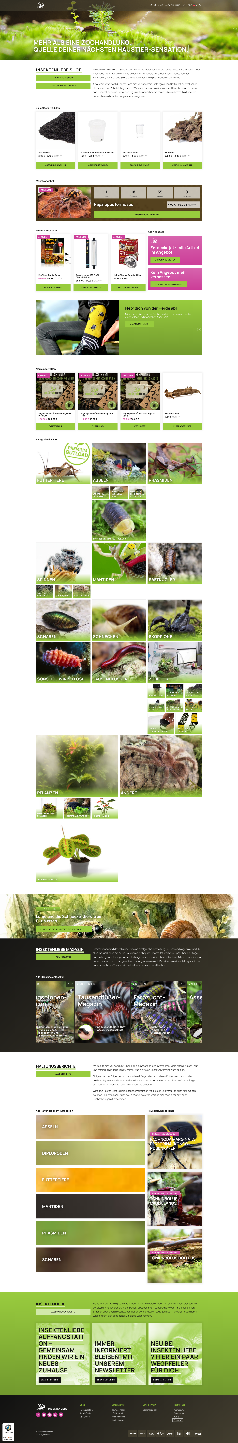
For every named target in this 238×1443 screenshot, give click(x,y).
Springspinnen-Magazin (117, 1001)
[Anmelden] (155, 5)
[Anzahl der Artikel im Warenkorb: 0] (199, 5)
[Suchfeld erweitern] (151, 5)
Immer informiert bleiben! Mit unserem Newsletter (115, 1357)
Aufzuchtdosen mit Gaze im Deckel (97, 152)
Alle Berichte (63, 1074)
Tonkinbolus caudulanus (164, 1200)
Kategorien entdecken (63, 85)
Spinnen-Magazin (64, 997)
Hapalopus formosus (113, 204)
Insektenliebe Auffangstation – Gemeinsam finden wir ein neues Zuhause (61, 1350)
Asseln (50, 1126)
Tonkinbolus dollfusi (173, 1258)
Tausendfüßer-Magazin (172, 1001)
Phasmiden (54, 1233)
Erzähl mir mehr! (51, 1380)
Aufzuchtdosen (130, 152)
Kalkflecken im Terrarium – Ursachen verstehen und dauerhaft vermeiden (73, 39)
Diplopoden (55, 1153)
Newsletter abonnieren (168, 284)
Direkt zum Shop (63, 77)
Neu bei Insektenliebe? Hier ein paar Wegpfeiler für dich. (174, 1357)
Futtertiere (55, 1179)
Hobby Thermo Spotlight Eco (127, 275)
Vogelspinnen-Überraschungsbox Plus (97, 414)
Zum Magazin (63, 957)
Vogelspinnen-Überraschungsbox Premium (54, 414)
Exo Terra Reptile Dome (49, 275)
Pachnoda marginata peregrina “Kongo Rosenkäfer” (172, 1143)
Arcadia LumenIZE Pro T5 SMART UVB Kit (87, 276)
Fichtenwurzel (172, 413)
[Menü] (12, 1424)
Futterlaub (170, 152)
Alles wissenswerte (63, 1311)
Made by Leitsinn (43, 1434)
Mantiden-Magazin (45, 904)
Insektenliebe (57, 1408)
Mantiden (52, 1206)
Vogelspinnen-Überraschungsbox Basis (139, 414)
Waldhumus (44, 152)
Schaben (52, 1259)
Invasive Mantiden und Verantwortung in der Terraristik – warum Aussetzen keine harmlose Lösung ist (66, 929)
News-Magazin (41, 19)
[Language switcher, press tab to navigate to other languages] (195, 5)
